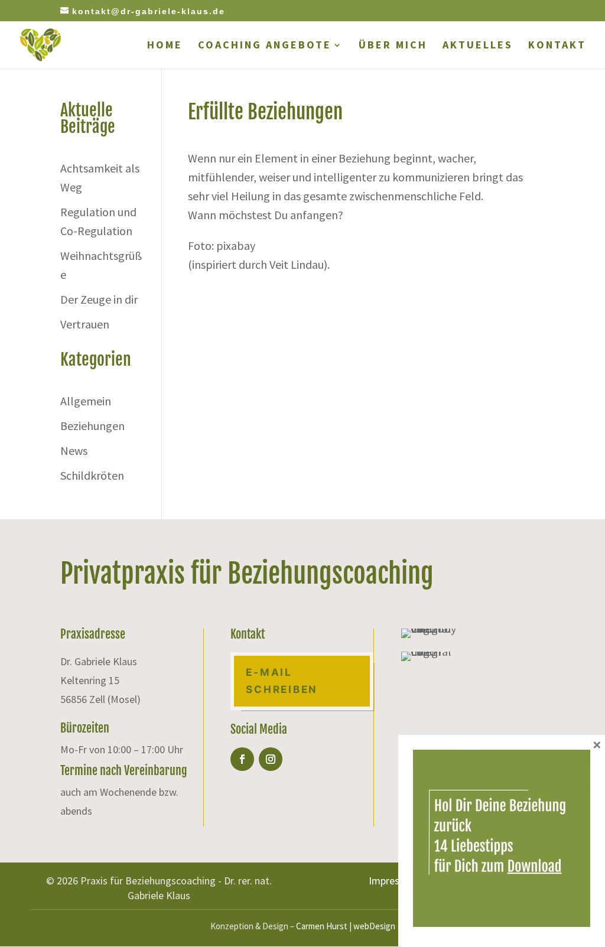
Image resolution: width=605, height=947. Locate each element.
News (73, 450)
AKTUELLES (478, 46)
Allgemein (85, 400)
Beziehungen (92, 425)
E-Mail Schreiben (281, 680)
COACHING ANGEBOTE (264, 46)
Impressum (393, 880)
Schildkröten (92, 475)
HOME (165, 46)
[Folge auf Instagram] (270, 759)
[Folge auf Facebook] (242, 759)
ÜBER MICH (393, 46)
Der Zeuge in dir (99, 299)
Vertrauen (84, 324)
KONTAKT (557, 46)
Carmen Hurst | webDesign (345, 926)
